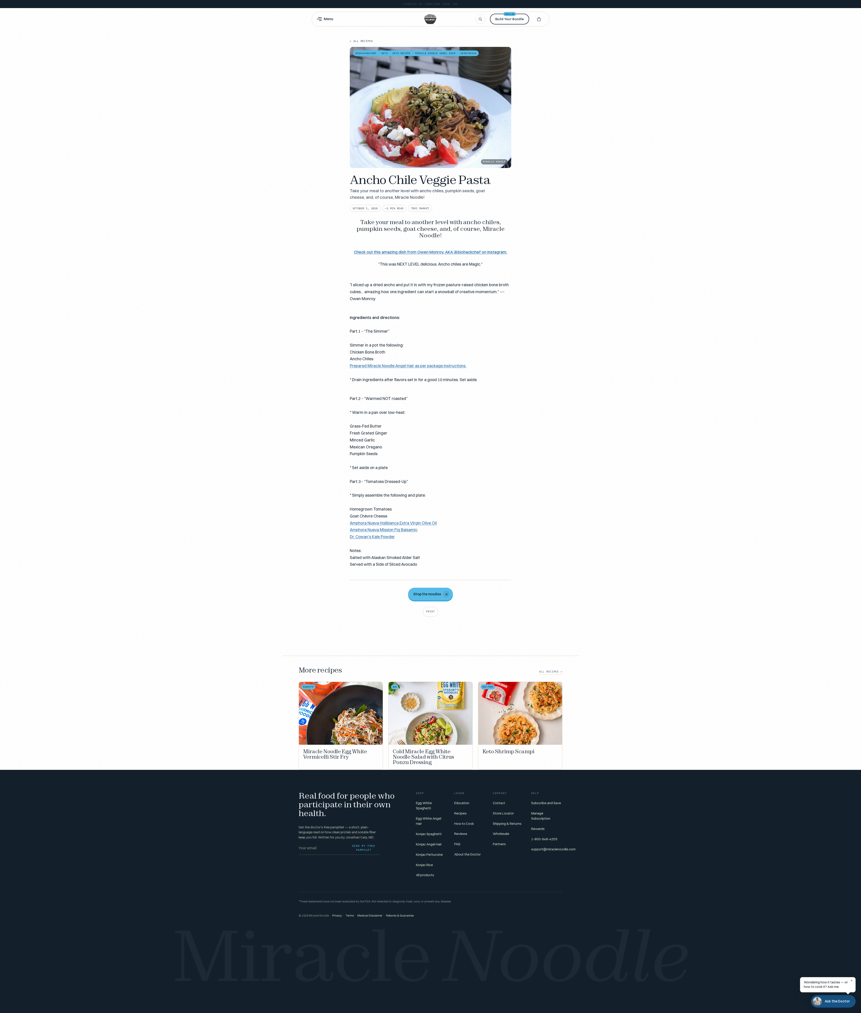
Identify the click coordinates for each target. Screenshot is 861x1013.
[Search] (480, 19)
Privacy (337, 915)
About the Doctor (467, 854)
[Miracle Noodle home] (430, 19)
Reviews (460, 834)
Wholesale (501, 834)
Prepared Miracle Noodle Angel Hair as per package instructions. (408, 365)
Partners (499, 844)
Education (461, 803)
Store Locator (503, 813)
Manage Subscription (540, 816)
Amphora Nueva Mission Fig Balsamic (383, 529)
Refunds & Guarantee (400, 915)
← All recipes (361, 41)
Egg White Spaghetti (424, 805)
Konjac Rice (424, 865)
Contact (499, 803)
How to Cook (464, 823)
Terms (350, 915)
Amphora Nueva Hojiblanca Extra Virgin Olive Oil (393, 522)
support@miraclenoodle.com (553, 849)
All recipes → (550, 671)
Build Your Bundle (509, 17)
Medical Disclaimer (370, 915)
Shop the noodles (430, 594)
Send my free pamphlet (363, 847)
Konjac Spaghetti (428, 834)
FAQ (457, 844)
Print (430, 611)
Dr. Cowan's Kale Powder (372, 536)
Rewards (538, 829)
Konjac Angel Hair (429, 844)
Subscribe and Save (546, 803)
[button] (539, 19)
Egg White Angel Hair (428, 821)
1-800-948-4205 (544, 839)
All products (425, 875)
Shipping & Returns (507, 823)
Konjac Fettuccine (429, 854)
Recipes (460, 813)
